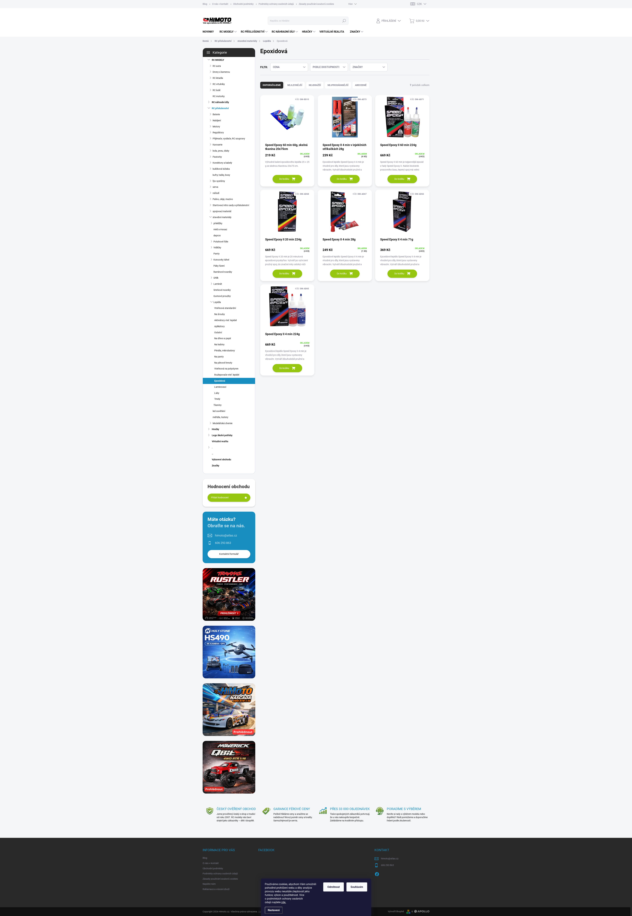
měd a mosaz (220, 229)
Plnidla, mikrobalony (224, 350)
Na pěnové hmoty (223, 362)
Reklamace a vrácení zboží (216, 889)
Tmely (217, 399)
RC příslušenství (220, 108)
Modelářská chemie (222, 423)
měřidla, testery (220, 417)
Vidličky (217, 247)
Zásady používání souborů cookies (316, 4)
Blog (205, 4)
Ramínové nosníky (222, 272)
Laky (216, 393)
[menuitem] (209, 32)
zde (283, 902)
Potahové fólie (220, 241)
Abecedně (361, 85)
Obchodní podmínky (243, 4)
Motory (216, 126)
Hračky (215, 429)
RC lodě (216, 90)
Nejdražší (315, 85)
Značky (215, 465)
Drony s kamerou (221, 72)
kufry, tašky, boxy (221, 175)
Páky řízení (218, 265)
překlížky (217, 223)
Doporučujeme (272, 85)
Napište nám (209, 884)
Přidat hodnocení (219, 497)
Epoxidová (219, 380)
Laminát (217, 284)
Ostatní (218, 332)
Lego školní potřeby (222, 435)
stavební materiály (222, 217)
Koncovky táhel (221, 259)
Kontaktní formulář (229, 554)
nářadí (216, 193)
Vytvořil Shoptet (396, 911)
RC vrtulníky (219, 84)
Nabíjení (217, 120)
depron (217, 235)
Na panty (219, 356)
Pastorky (217, 157)
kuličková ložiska (221, 169)
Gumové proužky (222, 296)
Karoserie (217, 144)
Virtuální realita (220, 441)
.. (212, 453)
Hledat (344, 20)
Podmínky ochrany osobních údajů (276, 4)
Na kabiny (219, 344)
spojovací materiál (222, 211)
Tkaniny (217, 405)
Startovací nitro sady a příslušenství (231, 205)
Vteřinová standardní (225, 308)
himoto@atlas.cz (226, 535)
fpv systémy (219, 181)
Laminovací (220, 387)
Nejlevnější (294, 85)
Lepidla (217, 302)
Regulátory (218, 132)
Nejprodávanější (338, 85)
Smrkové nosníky (222, 290)
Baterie (216, 114)
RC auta (217, 66)
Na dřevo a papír (222, 338)
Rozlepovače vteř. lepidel (226, 374)
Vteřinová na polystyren (226, 368)
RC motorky (219, 96)
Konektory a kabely (222, 162)
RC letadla (218, 78)
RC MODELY (218, 60)
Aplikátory (219, 326)
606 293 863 (223, 543)
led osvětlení (219, 411)
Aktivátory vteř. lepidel (225, 320)
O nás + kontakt (220, 4)
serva (215, 187)
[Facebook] (376, 873)
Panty (216, 253)
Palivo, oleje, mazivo (223, 199)
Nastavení (274, 910)
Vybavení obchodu (221, 459)
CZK (419, 4)
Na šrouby (219, 314)
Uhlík (215, 277)
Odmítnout (333, 887)
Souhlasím (357, 887)
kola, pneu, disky (221, 150)
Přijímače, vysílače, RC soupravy (229, 138)
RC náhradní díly (220, 102)
